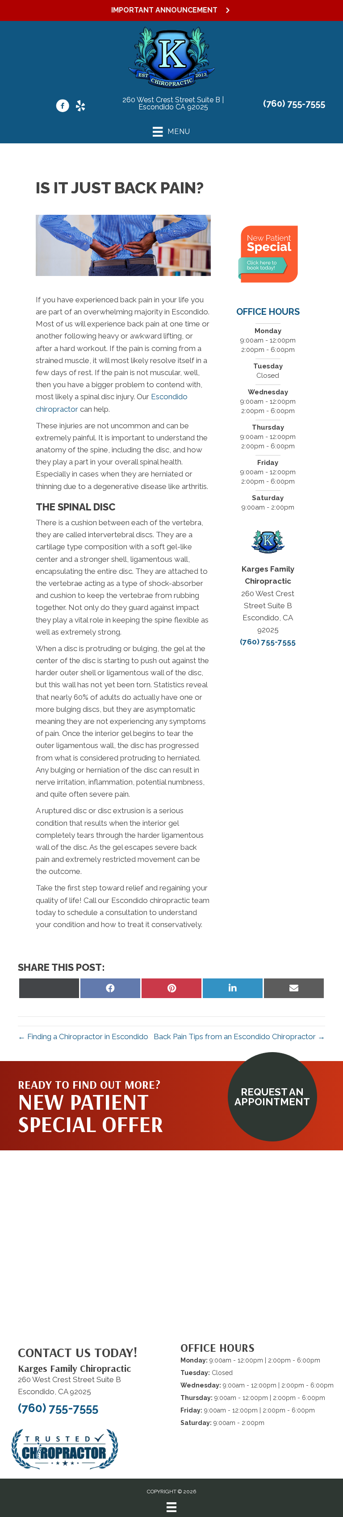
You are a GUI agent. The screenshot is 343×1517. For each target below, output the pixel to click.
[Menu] (171, 1507)
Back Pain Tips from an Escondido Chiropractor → (239, 1036)
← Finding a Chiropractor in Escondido (83, 1036)
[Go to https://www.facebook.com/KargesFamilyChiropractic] (62, 107)
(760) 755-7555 (294, 103)
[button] (171, 10)
